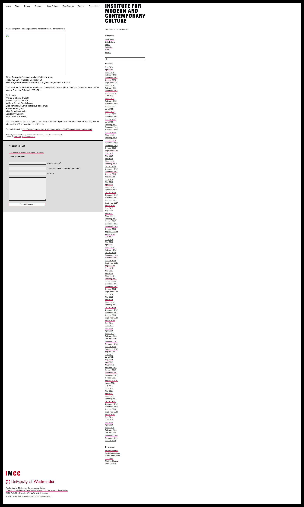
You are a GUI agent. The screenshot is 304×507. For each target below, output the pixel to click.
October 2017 (110, 200)
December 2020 (111, 127)
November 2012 (111, 344)
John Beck (109, 458)
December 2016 (111, 224)
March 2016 (109, 247)
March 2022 (109, 111)
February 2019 (111, 164)
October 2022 (110, 106)
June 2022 (109, 109)
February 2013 (111, 336)
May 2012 (109, 360)
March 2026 (109, 72)
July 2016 (109, 237)
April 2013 (109, 331)
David (15, 135)
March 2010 (109, 427)
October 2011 (110, 378)
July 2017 (109, 208)
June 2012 (109, 357)
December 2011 (111, 373)
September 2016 (111, 232)
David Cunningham (112, 453)
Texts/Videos (68, 6)
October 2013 (110, 315)
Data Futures (52, 6)
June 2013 (109, 326)
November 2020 (111, 130)
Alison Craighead (111, 450)
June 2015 (109, 268)
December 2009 (111, 435)
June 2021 (109, 122)
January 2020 (110, 140)
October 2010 (110, 409)
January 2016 (110, 252)
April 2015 (109, 273)
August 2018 (110, 177)
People (27, 6)
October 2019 (110, 148)
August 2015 (110, 266)
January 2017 (110, 221)
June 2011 (109, 388)
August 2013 (110, 320)
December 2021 (111, 117)
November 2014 (111, 286)
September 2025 (111, 83)
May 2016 (109, 242)
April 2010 (109, 425)
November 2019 (111, 145)
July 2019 (109, 153)
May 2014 (109, 297)
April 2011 (109, 393)
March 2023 (109, 98)
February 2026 (111, 75)
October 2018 (110, 174)
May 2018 (109, 182)
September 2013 (111, 318)
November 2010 (111, 407)
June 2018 (109, 179)
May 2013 (109, 328)
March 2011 (109, 396)
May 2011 (109, 391)
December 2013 (111, 310)
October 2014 (110, 289)
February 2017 (111, 219)
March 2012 (109, 365)
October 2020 (110, 132)
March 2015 (109, 276)
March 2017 (109, 216)
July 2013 (109, 323)
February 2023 (111, 101)
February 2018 (111, 190)
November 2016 (111, 226)
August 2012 (110, 352)
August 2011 (110, 383)
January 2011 (110, 401)
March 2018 (109, 187)
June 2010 (109, 420)
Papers (108, 52)
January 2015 (110, 281)
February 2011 (110, 399)
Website (50, 174)
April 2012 (109, 362)
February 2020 (111, 138)
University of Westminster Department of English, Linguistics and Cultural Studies (37, 490)
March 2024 (109, 85)
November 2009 (111, 438)
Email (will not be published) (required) (63, 168)
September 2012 (111, 349)
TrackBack (40, 153)
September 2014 (111, 292)
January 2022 (110, 114)
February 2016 (111, 250)
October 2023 (110, 93)
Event (46, 135)
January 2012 (110, 370)
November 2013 (111, 313)
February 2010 (111, 430)
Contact (81, 6)
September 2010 (111, 412)
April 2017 (109, 213)
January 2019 (110, 166)
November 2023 (111, 90)
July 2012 (109, 354)
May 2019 (109, 156)
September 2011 (111, 380)
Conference (38, 135)
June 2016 (109, 239)
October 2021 (110, 119)
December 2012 (111, 341)
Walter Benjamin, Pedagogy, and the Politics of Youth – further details (35, 29)
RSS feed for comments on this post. (22, 153)
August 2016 (110, 234)
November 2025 (111, 78)
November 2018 (111, 172)
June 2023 (109, 96)
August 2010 (110, 414)
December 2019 (111, 143)
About (17, 6)
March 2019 (109, 161)
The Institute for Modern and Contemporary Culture (25, 488)
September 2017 (111, 203)
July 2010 (109, 417)
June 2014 (109, 294)
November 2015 (111, 258)
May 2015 (109, 271)
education (17, 136)
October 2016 (110, 229)
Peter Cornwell (110, 464)
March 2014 (109, 302)
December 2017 (111, 195)
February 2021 (111, 125)
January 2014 (110, 307)
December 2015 (111, 255)
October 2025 (110, 80)
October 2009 (110, 440)
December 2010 (111, 404)
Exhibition (108, 47)
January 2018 (110, 192)
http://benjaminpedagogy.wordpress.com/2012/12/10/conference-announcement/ (57, 129)
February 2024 (111, 88)
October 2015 (110, 260)
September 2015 (111, 263)
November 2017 (111, 198)
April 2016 (109, 245)
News (8, 6)
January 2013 (110, 339)
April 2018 (109, 185)
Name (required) (54, 163)
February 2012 (111, 367)
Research (39, 6)
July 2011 (108, 386)
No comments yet (55, 135)
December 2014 (111, 284)
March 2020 (109, 135)
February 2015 (111, 279)
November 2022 (111, 104)
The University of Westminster (116, 29)
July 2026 (109, 67)
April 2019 (109, 158)
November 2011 (111, 375)
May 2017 (109, 211)
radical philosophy (28, 136)
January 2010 (110, 433)
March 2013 (109, 333)
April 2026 (109, 70)
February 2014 (111, 305)
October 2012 (110, 346)
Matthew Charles (111, 461)
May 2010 (109, 422)
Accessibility (94, 6)
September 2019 (111, 151)
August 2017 (110, 205)
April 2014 (109, 299)
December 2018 (111, 169)
